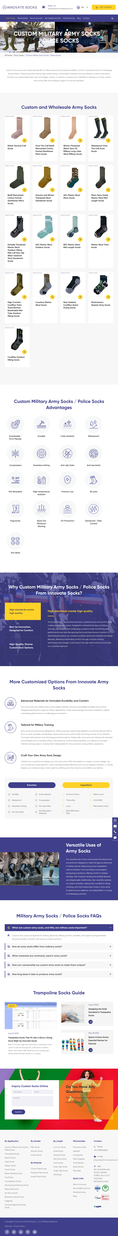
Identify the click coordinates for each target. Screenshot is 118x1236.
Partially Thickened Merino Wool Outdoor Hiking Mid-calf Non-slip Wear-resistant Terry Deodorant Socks (16, 252)
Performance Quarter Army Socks (100, 303)
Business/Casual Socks (14, 1197)
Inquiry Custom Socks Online (30, 1086)
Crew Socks (58, 1163)
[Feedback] (115, 837)
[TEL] (115, 832)
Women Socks (37, 1151)
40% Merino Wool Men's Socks (71, 196)
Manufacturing (69, 18)
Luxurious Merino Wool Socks (43, 303)
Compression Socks (13, 1181)
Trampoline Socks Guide (59, 993)
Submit (18, 1112)
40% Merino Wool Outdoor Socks (43, 246)
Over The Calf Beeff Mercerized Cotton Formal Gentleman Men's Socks (44, 149)
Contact (86, 18)
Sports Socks (10, 1158)
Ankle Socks (58, 1151)
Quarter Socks (59, 1155)
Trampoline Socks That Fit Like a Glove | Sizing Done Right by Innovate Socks (30, 1039)
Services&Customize (53, 18)
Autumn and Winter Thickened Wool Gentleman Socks (44, 198)
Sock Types (10, 18)
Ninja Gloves (78, 1167)
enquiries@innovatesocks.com (60, 7)
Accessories (78, 1155)
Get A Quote (105, 7)
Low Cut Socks (59, 1147)
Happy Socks (10, 1165)
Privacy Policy (19, 1226)
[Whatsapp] (115, 820)
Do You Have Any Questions (80, 1089)
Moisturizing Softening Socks (16, 1185)
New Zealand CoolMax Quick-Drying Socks (71, 305)
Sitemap (8, 1226)
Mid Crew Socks (59, 1159)
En (82, 7)
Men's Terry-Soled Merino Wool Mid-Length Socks (99, 198)
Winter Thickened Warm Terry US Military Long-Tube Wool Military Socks (72, 149)
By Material (36, 1162)
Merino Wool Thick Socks (100, 246)
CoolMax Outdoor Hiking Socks (16, 358)
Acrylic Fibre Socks (38, 1176)
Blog (79, 18)
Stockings (57, 1174)
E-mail (100, 1156)
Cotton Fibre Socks (39, 1169)
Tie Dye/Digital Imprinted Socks (15, 1206)
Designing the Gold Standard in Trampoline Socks (99, 1012)
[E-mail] (115, 826)
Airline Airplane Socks (13, 1173)
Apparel (76, 1151)
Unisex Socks (36, 1155)
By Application (12, 1141)
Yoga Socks (9, 1162)
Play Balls (77, 1171)
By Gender (36, 1141)
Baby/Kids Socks (12, 1189)
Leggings (8, 1201)
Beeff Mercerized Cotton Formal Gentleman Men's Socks (16, 199)
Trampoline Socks (12, 1154)
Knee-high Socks (60, 1167)
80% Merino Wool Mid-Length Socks (72, 246)
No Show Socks (11, 1193)
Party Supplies (79, 1159)
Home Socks (10, 1169)
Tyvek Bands (78, 1163)
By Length (58, 1141)
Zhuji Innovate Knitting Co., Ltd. (28, 1221)
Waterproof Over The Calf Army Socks (99, 148)
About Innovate (36, 18)
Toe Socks (9, 1177)
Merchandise (23, 18)
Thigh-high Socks (60, 1171)
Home (9, 55)
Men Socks (35, 1147)
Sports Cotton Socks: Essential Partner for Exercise (98, 1040)
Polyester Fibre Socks (39, 1172)
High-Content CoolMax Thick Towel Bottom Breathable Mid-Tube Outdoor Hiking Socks (15, 309)
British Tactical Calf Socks (17, 147)
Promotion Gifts (79, 1147)
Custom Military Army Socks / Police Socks (43, 55)
